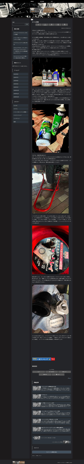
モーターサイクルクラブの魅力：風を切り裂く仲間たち (20, 57)
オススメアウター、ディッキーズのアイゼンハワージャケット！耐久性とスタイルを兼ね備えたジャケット (20, 50)
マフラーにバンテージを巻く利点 (20, 43)
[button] (65, 25)
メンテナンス (35, 366)
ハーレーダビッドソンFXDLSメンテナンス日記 (20, 38)
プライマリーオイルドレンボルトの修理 (20, 33)
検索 (13, 22)
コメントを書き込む (51, 452)
